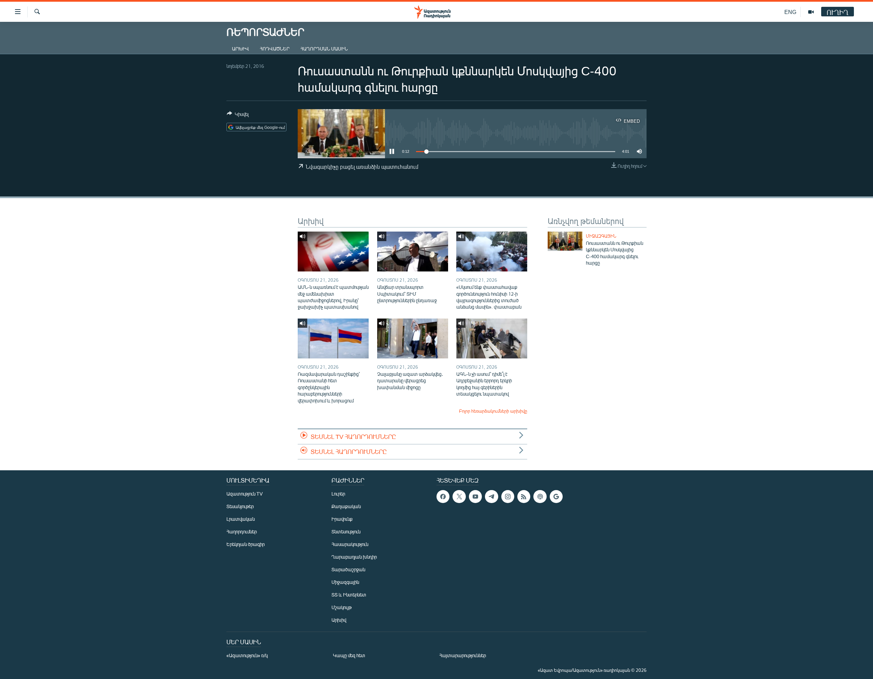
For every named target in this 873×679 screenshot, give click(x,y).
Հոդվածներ (275, 48)
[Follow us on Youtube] (475, 496)
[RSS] (523, 496)
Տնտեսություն (345, 531)
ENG (790, 12)
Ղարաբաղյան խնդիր (354, 557)
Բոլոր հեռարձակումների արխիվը (493, 411)
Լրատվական (240, 519)
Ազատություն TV (244, 494)
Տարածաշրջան (348, 569)
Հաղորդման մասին (324, 48)
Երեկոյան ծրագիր (245, 544)
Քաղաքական (346, 506)
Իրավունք (342, 519)
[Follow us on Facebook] (442, 496)
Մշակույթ (341, 607)
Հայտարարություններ (462, 655)
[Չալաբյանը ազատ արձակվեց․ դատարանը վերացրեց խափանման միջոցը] (412, 338)
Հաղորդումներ (241, 531)
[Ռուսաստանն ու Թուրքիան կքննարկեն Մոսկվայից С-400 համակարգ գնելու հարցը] (565, 241)
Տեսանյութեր (240, 506)
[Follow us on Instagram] (507, 496)
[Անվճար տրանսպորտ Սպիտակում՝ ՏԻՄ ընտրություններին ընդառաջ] (412, 251)
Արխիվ (240, 48)
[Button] (238, 115)
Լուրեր (338, 494)
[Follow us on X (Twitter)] (459, 496)
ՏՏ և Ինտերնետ (348, 594)
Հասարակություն (349, 544)
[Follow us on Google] (556, 496)
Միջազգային (601, 236)
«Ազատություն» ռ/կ (247, 655)
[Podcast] (539, 496)
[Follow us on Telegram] (491, 496)
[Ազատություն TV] (811, 12)
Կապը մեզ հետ (349, 655)
